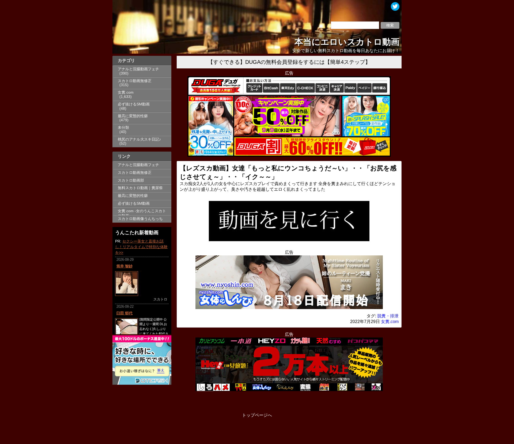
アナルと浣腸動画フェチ (138, 69)
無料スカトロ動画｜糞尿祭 (140, 188)
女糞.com (126, 92)
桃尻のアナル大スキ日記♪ (139, 139)
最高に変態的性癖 (133, 116)
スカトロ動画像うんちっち (140, 219)
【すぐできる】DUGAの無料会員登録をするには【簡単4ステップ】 (289, 62)
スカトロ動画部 (131, 180)
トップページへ (257, 415)
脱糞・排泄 (388, 316)
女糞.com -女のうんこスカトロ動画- (142, 212)
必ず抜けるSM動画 (134, 104)
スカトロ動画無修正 (135, 81)
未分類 (123, 128)
